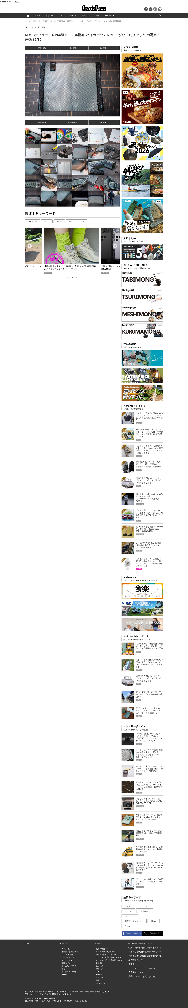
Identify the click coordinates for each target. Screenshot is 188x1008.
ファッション (67, 960)
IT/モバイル (66, 949)
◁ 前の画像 (72, 48)
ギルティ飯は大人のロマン (106, 952)
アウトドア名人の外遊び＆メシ (108, 957)
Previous (28, 245)
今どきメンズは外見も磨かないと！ (110, 960)
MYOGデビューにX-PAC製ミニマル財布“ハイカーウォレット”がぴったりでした (72, 21)
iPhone (153, 921)
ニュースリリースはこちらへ (141, 968)
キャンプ (128, 906)
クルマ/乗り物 (67, 955)
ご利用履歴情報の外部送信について (144, 956)
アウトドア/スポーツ (70, 957)
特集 (97, 16)
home (28, 15)
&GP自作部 (33, 221)
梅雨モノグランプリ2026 (106, 955)
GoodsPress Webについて (140, 943)
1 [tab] (68, 277)
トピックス (86, 16)
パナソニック (144, 906)
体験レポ (49, 16)
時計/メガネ (66, 963)
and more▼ (109, 16)
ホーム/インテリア (69, 966)
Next (113, 245)
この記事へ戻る (41, 48)
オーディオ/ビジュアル (71, 952)
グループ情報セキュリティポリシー (144, 952)
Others (64, 974)
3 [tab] (76, 277)
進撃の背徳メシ (102, 949)
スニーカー (129, 911)
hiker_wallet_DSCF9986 (112, 21)
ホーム (27, 21)
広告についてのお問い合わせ (141, 976)
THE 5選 (99, 963)
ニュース (36, 16)
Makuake (144, 911)
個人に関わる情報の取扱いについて (144, 947)
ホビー (64, 969)
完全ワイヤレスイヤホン (134, 921)
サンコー (128, 926)
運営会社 (132, 964)
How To (73, 16)
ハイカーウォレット (76, 221)
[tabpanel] (72, 251)
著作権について (135, 960)
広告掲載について (136, 972)
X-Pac (59, 221)
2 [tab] (72, 277)
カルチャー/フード (69, 972)
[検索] (160, 15)
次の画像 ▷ (104, 48)
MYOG (46, 221)
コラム (61, 16)
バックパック (130, 916)
